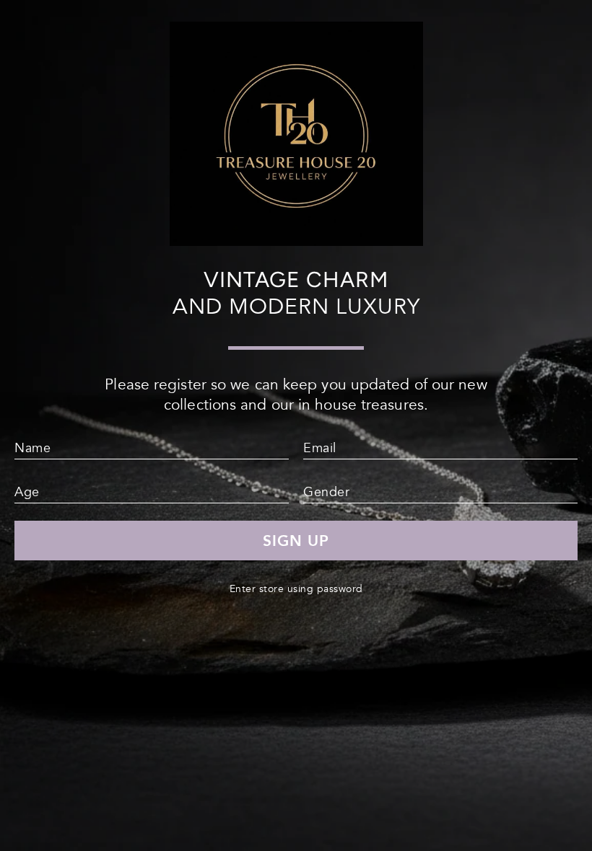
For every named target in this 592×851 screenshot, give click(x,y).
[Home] (296, 239)
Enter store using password (296, 589)
